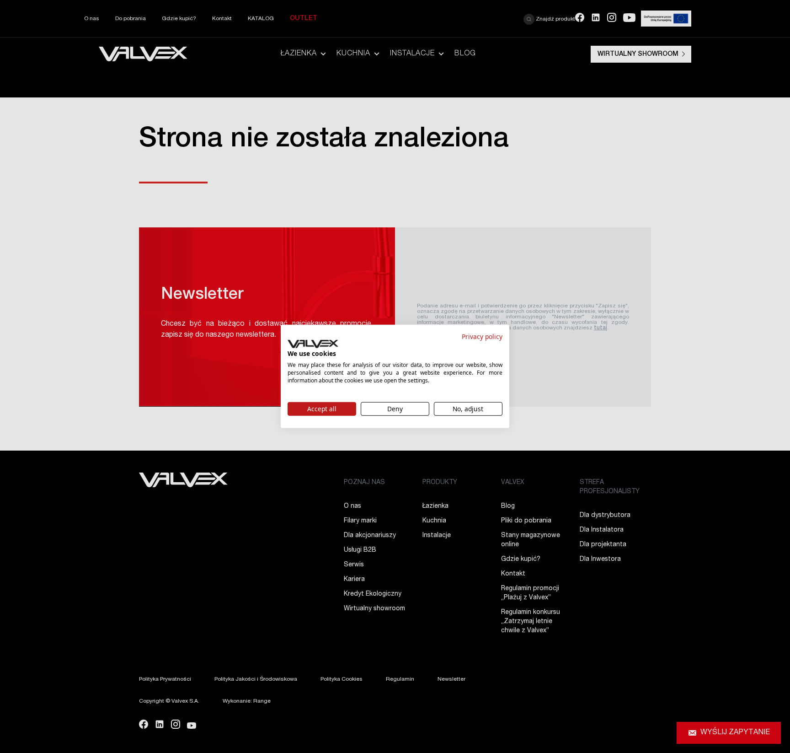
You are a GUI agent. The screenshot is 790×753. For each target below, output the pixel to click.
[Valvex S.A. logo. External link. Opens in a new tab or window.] (313, 344)
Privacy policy (482, 336)
